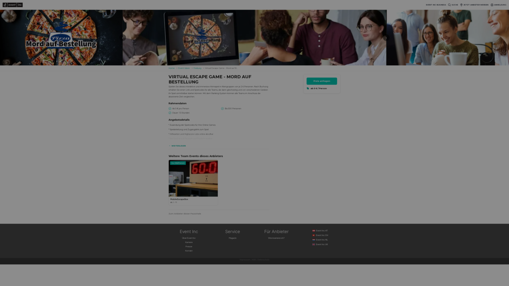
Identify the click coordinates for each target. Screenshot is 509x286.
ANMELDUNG (500, 5)
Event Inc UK (322, 244)
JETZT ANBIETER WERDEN (476, 5)
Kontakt (189, 250)
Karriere (189, 242)
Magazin (232, 238)
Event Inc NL (322, 239)
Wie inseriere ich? (276, 238)
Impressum (245, 259)
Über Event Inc (189, 238)
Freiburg (197, 68)
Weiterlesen (179, 146)
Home (172, 68)
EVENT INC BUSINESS (436, 5)
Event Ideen (184, 68)
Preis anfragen (321, 81)
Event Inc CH (322, 235)
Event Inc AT (322, 230)
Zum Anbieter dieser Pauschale (185, 213)
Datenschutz (263, 259)
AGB (254, 259)
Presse (189, 246)
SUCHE (455, 5)
